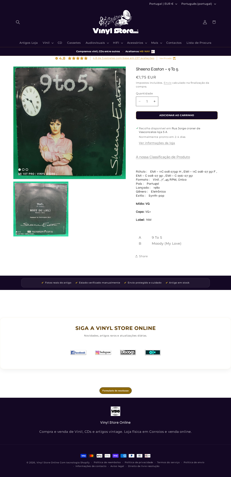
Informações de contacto (91, 466)
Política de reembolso (107, 462)
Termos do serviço (168, 462)
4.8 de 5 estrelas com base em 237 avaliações (123, 58)
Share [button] (143, 256)
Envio (168, 82)
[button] (17, 22)
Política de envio (194, 462)
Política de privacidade (139, 462)
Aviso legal (117, 466)
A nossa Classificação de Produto (163, 157)
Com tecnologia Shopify (75, 462)
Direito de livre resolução (144, 466)
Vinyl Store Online (48, 462)
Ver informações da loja (157, 143)
